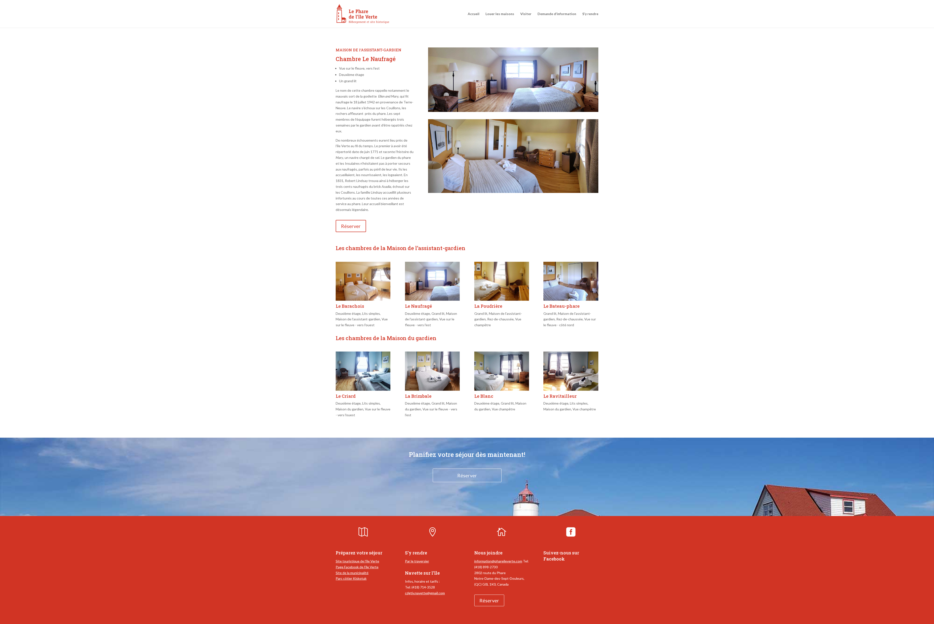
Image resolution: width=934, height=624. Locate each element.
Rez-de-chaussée (500, 319)
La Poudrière (488, 306)
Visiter (525, 14)
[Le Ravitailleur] (570, 371)
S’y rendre (590, 14)
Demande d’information (557, 14)
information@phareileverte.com (498, 561)
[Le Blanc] (501, 371)
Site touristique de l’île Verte (357, 561)
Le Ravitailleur (560, 396)
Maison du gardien (349, 409)
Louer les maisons (499, 14)
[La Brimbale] (432, 371)
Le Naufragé (418, 306)
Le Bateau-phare (561, 306)
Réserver (351, 226)
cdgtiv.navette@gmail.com (425, 593)
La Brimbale (418, 396)
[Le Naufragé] (432, 281)
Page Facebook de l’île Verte (357, 567)
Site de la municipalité (352, 573)
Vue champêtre (503, 409)
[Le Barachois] (363, 281)
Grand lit (438, 313)
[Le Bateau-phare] (570, 281)
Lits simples (371, 313)
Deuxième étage (348, 313)
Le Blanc (483, 396)
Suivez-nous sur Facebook (561, 556)
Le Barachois (350, 306)
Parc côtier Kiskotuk (351, 578)
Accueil (473, 14)
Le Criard (346, 396)
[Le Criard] (363, 371)
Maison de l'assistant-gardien (358, 319)
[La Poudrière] (501, 281)
